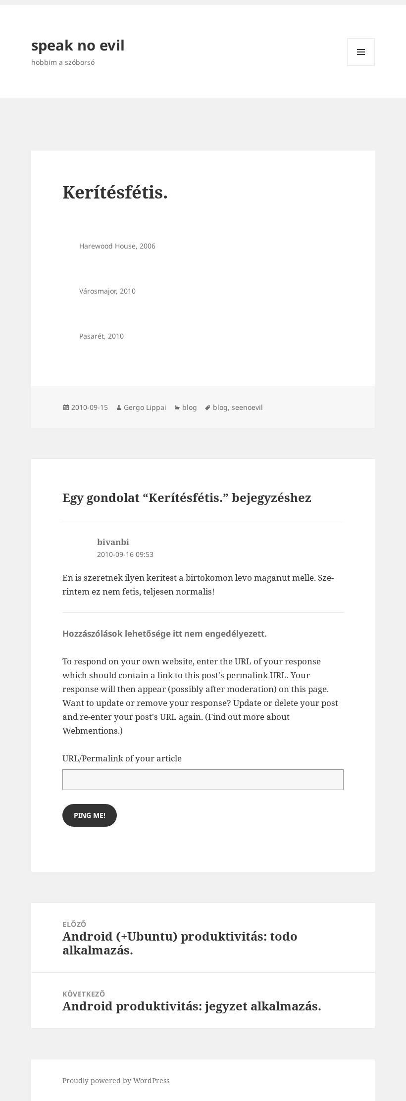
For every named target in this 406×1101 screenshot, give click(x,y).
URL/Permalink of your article (122, 758)
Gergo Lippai (145, 407)
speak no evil (78, 44)
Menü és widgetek (361, 65)
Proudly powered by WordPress (115, 1080)
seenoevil (247, 407)
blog (189, 407)
